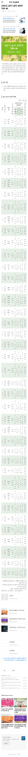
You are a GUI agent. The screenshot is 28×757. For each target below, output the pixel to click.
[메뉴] (2, 2)
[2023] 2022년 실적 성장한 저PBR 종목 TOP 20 (10, 688)
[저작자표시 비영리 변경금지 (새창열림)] (18, 670)
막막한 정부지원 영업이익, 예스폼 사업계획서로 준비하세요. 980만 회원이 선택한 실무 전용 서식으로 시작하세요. (10, 21)
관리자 (19, 754)
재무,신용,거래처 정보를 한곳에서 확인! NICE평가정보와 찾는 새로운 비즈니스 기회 (9, 31)
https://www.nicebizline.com (10, 26)
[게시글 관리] (8, 671)
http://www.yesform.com (9, 16)
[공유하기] (7, 671)
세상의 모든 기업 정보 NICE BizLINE (9, 29)
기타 (2, 675)
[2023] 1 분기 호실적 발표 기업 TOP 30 (8, 678)
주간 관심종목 (14, 2)
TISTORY (14, 754)
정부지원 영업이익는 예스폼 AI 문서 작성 (9, 18)
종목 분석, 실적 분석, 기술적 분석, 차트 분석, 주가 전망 (11, 739)
